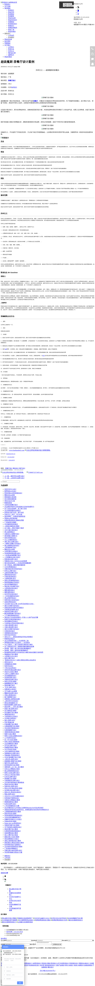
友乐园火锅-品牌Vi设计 (12, 790)
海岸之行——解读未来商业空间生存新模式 (18, 637)
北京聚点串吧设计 (10, 718)
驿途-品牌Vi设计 (9, 794)
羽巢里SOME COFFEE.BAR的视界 (15, 561)
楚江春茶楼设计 (9, 532)
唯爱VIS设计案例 (10, 734)
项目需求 (33, 944)
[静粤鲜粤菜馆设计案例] (42, 920)
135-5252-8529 (10, 457)
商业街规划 (12, 31)
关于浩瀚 (7, 6)
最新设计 (7, 856)
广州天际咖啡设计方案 (11, 806)
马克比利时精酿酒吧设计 (12, 817)
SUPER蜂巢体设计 (10, 567)
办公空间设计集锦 (10, 749)
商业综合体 (12, 18)
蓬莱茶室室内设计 (10, 574)
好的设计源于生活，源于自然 (14, 512)
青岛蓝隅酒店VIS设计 (11, 839)
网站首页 (14, 2)
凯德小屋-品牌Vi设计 (11, 708)
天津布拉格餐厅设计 (11, 504)
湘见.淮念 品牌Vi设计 (11, 541)
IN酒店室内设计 (9, 631)
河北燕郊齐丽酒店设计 (11, 728)
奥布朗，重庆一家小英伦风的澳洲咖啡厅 (17, 648)
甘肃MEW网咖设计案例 (12, 800)
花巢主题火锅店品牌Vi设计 (13, 850)
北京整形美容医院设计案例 (13, 846)
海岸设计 (14, 87)
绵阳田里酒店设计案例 (11, 732)
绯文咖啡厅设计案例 (11, 712)
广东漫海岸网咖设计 (11, 848)
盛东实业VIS (8, 662)
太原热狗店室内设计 (11, 588)
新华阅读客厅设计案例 (11, 765)
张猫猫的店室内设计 (11, 633)
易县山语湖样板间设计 (11, 580)
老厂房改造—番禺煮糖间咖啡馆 (14, 565)
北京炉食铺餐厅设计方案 (12, 757)
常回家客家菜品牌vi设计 (12, 553)
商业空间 (11, 12)
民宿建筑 (11, 16)
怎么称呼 (4, 940)
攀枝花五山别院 (9, 495)
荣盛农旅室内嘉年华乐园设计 (14, 607)
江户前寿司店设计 (10, 738)
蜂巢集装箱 (8, 503)
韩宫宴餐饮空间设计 (11, 621)
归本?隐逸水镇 (9, 722)
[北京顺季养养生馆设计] (25, 920)
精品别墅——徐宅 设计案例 (13, 706)
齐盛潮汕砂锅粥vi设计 (11, 609)
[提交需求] (35, 472)
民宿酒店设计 (12, 24)
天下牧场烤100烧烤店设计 (13, 827)
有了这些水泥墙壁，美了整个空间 (15, 508)
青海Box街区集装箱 (10, 518)
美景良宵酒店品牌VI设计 (12, 670)
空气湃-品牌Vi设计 (10, 745)
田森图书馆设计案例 (11, 747)
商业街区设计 (12, 20)
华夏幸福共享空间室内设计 (13, 569)
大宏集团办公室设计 (11, 716)
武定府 (26, 965)
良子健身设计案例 (10, 710)
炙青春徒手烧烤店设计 (11, 798)
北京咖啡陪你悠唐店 (11, 524)
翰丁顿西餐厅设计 (10, 697)
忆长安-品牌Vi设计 (10, 776)
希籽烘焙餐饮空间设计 (11, 582)
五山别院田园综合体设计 (12, 510)
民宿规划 (11, 14)
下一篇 (14, 478)
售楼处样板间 (12, 27)
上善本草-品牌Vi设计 (11, 759)
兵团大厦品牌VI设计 (11, 625)
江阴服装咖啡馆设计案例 (12, 811)
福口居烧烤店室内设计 (11, 545)
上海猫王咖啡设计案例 (11, 526)
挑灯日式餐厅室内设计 (11, 605)
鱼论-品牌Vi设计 (9, 720)
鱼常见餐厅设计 (9, 658)
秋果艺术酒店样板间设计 (12, 619)
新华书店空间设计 (10, 635)
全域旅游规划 (87, 965)
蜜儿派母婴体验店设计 (11, 771)
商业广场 (11, 29)
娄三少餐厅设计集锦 (11, 835)
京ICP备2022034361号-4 (47, 970)
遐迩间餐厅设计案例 (11, 829)
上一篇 (14, 476)
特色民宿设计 (64, 963)
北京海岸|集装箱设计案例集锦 (14, 782)
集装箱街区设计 (34, 965)
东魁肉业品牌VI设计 (11, 679)
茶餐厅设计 (9, 468)
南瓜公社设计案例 (10, 681)
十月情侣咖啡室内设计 (11, 596)
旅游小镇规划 (78, 965)
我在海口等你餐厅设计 (11, 586)
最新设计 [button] (7, 33)
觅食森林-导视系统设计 (12, 755)
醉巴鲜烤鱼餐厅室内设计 (12, 613)
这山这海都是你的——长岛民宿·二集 (16, 640)
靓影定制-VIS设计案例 (11, 837)
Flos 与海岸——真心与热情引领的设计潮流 (18, 644)
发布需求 (4, 938)
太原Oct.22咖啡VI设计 (11, 673)
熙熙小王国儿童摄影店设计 (13, 736)
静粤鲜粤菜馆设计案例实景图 (14, 520)
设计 (44, 355)
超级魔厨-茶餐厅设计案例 (12, 761)
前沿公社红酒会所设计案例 (13, 788)
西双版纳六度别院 (10, 497)
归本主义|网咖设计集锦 (12, 769)
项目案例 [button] (7, 8)
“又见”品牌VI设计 (10, 687)
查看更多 (4, 873)
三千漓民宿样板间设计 (11, 615)
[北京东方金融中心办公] (41, 918)
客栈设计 (11, 25)
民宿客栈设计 (27, 963)
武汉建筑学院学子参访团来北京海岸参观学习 (19, 506)
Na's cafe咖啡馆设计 (10, 539)
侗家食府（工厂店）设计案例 (14, 767)
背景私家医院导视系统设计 (13, 815)
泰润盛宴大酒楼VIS (10, 536)
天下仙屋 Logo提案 (10, 691)
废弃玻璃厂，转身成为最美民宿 (14, 516)
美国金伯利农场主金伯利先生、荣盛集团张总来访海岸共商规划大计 (26, 809)
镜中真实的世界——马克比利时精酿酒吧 (17, 563)
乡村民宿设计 (36, 963)
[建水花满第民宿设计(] (75, 920)
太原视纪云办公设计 (11, 656)
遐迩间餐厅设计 (9, 685)
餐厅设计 (22, 468)
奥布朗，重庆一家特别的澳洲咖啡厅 (16, 650)
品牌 (6, 349)
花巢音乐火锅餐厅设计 (11, 534)
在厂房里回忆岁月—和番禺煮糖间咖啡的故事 (19, 646)
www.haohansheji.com (16, 450)
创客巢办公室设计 (10, 689)
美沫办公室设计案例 (11, 671)
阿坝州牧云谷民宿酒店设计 (13, 493)
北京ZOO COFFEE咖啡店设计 (14, 796)
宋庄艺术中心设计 (10, 489)
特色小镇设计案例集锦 (11, 741)
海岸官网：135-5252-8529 (14, 932)
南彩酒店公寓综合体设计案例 (14, 842)
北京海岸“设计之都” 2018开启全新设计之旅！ (19, 604)
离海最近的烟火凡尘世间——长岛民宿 (17, 642)
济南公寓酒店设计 (10, 695)
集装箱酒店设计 (50, 965)
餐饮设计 (16, 468)
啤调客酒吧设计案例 (11, 802)
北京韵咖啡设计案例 (11, 743)
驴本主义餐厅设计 (10, 571)
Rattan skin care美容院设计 (12, 823)
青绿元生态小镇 (9, 501)
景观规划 (11, 22)
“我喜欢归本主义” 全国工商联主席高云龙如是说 (20, 660)
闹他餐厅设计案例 (10, 778)
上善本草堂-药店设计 (11, 701)
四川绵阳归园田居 (10, 499)
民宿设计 (7, 4)
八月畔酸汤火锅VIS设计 (12, 557)
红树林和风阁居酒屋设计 (12, 831)
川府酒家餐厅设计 (10, 547)
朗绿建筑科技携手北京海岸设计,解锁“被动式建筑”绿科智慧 (23, 652)
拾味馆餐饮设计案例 (11, 833)
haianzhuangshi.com (10, 453)
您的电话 (34, 940)
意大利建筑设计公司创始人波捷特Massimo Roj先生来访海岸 (23, 807)
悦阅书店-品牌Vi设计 (11, 786)
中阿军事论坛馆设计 (11, 551)
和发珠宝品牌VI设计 (11, 611)
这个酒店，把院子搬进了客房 (14, 528)
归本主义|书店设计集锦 (12, 774)
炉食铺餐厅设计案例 (11, 724)
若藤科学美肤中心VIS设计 (13, 819)
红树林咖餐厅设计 (10, 730)
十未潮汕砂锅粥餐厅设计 (12, 555)
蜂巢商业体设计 (9, 638)
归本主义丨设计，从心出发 (13, 514)
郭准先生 (11, 49)
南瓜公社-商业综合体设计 (12, 792)
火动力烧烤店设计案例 (11, 751)
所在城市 (65, 940)
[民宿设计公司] (6, 2)
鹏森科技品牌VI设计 (11, 693)
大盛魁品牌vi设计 (10, 578)
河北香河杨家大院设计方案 (13, 852)
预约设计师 (12, 53)
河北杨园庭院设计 (10, 675)
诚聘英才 (11, 55)
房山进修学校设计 (10, 598)
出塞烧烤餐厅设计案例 (11, 726)
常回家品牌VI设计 (10, 677)
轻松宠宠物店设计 (10, 537)
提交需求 (7, 41)
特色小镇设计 (69, 965)
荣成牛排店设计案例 (11, 784)
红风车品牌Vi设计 (10, 804)
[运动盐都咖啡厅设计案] (74, 918)
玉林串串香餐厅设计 (11, 572)
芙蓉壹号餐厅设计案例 (11, 825)
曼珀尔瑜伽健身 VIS (11, 703)
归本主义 (11, 51)
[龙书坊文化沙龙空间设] (58, 918)
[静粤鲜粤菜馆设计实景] (59, 920)
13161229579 (12, 460)
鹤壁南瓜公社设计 (10, 491)
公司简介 (11, 47)
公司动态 (11, 35)
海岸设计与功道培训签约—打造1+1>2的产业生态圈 (21, 617)
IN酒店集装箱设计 (10, 576)
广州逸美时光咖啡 (10, 522)
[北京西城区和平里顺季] (9, 920)
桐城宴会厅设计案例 (11, 654)
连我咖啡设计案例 (10, 664)
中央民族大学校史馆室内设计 (14, 623)
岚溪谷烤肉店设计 (10, 602)
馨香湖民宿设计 (9, 590)
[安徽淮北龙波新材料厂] (24, 918)
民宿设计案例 (46, 963)
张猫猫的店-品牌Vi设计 (12, 753)
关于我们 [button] (7, 45)
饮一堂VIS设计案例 (10, 739)
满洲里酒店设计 (9, 714)
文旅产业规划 (59, 965)
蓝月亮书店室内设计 (11, 594)
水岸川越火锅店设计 (11, 530)
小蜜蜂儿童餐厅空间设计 (12, 543)
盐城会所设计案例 (10, 821)
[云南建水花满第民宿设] (24, 922)
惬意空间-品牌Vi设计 (11, 763)
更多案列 (11, 37)
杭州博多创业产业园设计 (12, 844)
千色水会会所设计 (10, 668)
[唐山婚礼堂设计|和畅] (8, 918)
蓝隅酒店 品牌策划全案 (12, 699)
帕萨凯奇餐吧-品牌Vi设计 (12, 705)
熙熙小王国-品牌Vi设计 (12, 772)
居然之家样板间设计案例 (12, 840)
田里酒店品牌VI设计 (11, 559)
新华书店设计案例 (10, 813)
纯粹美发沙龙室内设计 (11, 600)
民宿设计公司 (55, 963)
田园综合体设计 (84, 963)
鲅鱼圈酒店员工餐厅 (11, 683)
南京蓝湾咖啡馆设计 (11, 584)
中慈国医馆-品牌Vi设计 (12, 780)
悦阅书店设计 (8, 666)
